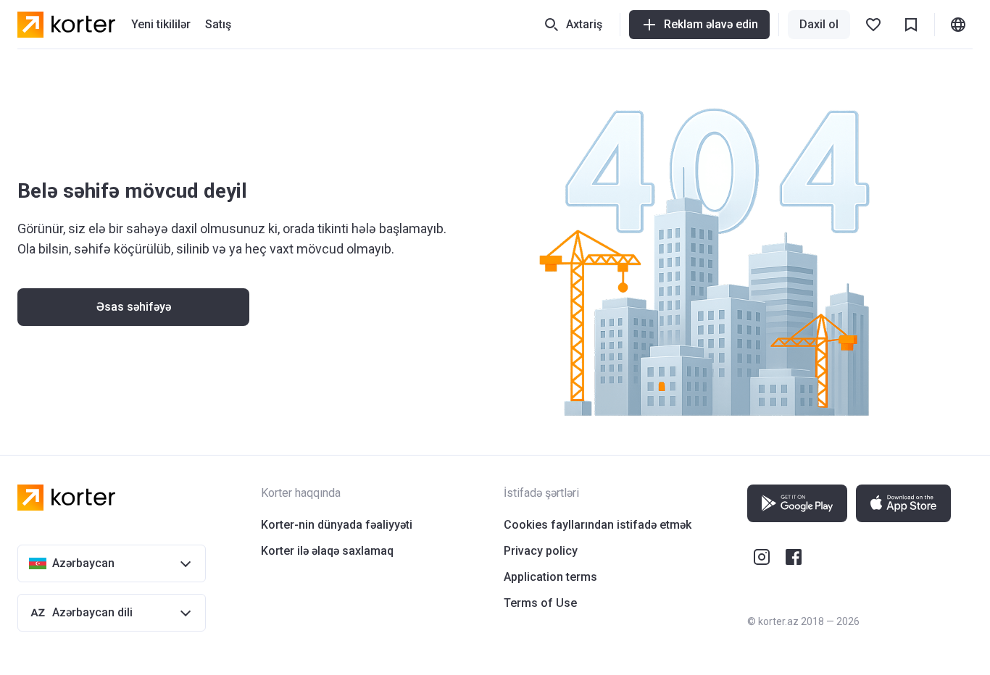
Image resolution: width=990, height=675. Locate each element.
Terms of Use (540, 603)
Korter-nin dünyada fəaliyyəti (336, 525)
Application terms (550, 577)
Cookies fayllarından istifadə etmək (597, 525)
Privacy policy (541, 551)
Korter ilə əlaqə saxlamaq (327, 551)
